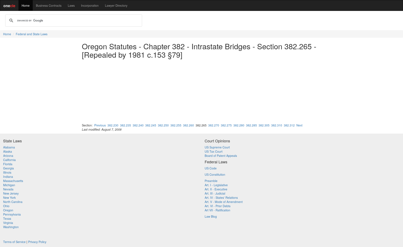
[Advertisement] (201, 90)
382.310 (276, 125)
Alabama (9, 147)
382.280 (238, 125)
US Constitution (215, 174)
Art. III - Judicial (215, 193)
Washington (11, 227)
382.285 (251, 125)
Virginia (8, 223)
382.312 (289, 125)
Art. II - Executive (216, 189)
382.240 (138, 125)
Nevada (8, 189)
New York (9, 197)
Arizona (8, 155)
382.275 (226, 125)
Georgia (8, 168)
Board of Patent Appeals (221, 155)
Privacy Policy (37, 242)
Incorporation (90, 5)
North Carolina (12, 202)
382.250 (163, 125)
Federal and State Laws (31, 34)
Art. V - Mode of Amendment (224, 202)
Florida (7, 164)
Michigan (9, 185)
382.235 (125, 125)
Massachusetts (13, 181)
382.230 (112, 125)
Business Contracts (48, 5)
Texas (7, 218)
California (9, 160)
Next (299, 125)
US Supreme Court (217, 147)
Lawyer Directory (116, 5)
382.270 (213, 125)
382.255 (175, 125)
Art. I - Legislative (216, 185)
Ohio (6, 206)
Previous (100, 125)
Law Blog (211, 216)
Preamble (211, 181)
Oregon (8, 210)
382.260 (188, 125)
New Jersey (11, 193)
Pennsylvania (12, 214)
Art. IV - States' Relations (221, 197)
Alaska (7, 151)
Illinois (7, 172)
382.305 (264, 125)
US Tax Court (213, 151)
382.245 (150, 125)
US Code (211, 168)
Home (26, 5)
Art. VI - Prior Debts (217, 206)
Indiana (8, 176)
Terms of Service (14, 242)
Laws (71, 5)
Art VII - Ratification (217, 210)
